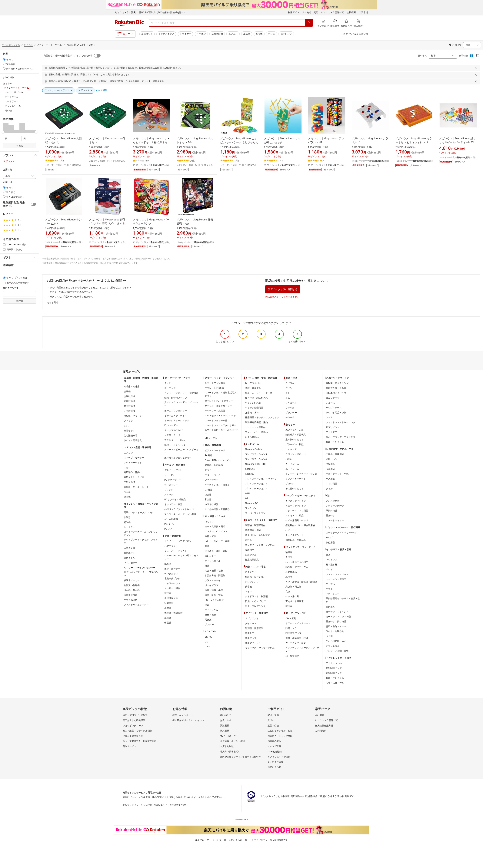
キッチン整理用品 (254, 407)
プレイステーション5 (256, 454)
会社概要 (351, 12)
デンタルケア (171, 573)
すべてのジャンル (11, 45)
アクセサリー (211, 480)
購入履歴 (224, 730)
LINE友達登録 (275, 751)
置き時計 (330, 515)
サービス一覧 (219, 840)
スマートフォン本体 (215, 383)
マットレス (331, 559)
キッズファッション (295, 501)
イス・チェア (332, 594)
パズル (288, 459)
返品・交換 (273, 725)
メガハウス (8, 161)
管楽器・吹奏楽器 (214, 465)
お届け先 (7, 169)
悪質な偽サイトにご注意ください (171, 805)
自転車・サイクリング (337, 383)
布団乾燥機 (129, 406)
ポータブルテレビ (173, 430)
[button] (5, 127)
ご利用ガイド (292, 12)
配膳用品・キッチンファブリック (262, 417)
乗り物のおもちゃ (294, 439)
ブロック (290, 483)
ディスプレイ (171, 484)
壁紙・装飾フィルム (336, 626)
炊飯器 (127, 517)
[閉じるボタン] (476, 68)
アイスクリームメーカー (136, 605)
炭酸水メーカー (132, 580)
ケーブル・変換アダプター (218, 405)
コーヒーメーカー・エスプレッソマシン (141, 533)
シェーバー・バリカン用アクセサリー (181, 557)
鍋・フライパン (253, 383)
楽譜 (207, 546)
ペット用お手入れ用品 (296, 562)
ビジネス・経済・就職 (216, 551)
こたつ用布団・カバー (337, 641)
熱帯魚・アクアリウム (296, 567)
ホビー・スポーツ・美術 (217, 541)
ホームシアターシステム (176, 420)
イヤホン (201, 33)
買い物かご (225, 715)
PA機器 (208, 455)
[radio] (4, 59)
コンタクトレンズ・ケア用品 (260, 545)
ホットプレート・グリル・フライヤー (141, 541)
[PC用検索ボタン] (309, 23)
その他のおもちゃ (294, 488)
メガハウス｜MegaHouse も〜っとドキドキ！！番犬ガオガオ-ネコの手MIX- (151, 142)
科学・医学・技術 (214, 595)
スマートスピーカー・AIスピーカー (181, 451)
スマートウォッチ (335, 520)
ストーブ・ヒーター (134, 457)
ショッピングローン (133, 725)
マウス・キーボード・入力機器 (180, 514)
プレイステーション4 (256, 459)
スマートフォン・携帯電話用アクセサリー (222, 394)
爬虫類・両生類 (293, 586)
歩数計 (167, 608)
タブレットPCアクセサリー (219, 401)
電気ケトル (129, 557)
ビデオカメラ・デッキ (175, 415)
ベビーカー (291, 530)
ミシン (127, 425)
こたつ (127, 467)
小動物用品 (291, 572)
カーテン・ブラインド (337, 611)
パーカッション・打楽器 (217, 484)
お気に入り (225, 720)
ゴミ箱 (329, 636)
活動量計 (168, 603)
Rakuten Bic (129, 23)
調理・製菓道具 (253, 388)
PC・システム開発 (214, 600)
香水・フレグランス (255, 606)
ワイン (288, 388)
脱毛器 (167, 564)
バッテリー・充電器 (215, 410)
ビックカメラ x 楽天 (125, 12)
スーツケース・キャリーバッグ (342, 532)
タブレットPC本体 (214, 388)
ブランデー (291, 412)
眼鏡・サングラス (335, 442)
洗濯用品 (330, 469)
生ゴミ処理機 (130, 600)
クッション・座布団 (336, 579)
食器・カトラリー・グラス (258, 393)
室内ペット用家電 (294, 601)
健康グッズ (250, 638)
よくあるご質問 (310, 12)
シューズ (330, 402)
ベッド (329, 569)
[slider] (3, 132)
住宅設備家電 (130, 435)
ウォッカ (290, 407)
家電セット (147, 33)
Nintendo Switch (253, 449)
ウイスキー (291, 383)
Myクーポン (226, 736)
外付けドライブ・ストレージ (179, 509)
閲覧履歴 (224, 725)
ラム (287, 398)
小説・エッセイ (213, 580)
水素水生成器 (130, 595)
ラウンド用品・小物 (336, 412)
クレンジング (252, 581)
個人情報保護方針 (324, 725)
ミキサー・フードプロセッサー (139, 567)
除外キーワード (11, 288)
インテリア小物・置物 (337, 651)
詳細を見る (158, 81)
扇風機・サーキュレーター (137, 487)
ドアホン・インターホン (297, 623)
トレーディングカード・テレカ (301, 474)
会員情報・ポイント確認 (232, 741)
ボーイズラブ (211, 585)
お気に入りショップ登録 (280, 736)
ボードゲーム (292, 469)
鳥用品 (288, 577)
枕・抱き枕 (331, 564)
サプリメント (252, 618)
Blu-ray (208, 636)
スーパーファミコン (255, 513)
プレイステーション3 (256, 483)
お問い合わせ (274, 767)
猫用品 (288, 552)
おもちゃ (28, 45)
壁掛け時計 (331, 510)
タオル (329, 488)
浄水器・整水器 (132, 590)
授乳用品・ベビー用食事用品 (300, 525)
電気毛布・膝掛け (133, 472)
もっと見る (52, 302)
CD (206, 641)
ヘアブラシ (170, 546)
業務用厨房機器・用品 (256, 422)
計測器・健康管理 (254, 628)
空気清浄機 (217, 33)
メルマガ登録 (274, 746)
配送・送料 (273, 715)
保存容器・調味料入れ (256, 398)
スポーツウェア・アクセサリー (342, 437)
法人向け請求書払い (230, 751)
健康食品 (249, 633)
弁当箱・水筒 (252, 412)
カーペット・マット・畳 (338, 616)
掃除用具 (330, 464)
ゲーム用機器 (171, 519)
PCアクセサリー (172, 480)
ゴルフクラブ (332, 398)
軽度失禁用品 (252, 559)
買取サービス (129, 746)
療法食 (288, 606)
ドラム (208, 470)
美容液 (248, 586)
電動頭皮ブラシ (172, 578)
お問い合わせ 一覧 (237, 840)
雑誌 (207, 565)
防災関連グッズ (293, 633)
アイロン (128, 421)
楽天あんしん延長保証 (134, 720)
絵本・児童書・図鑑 (215, 526)
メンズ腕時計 (332, 501)
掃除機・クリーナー (134, 416)
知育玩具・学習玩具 (295, 434)
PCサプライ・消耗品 (175, 499)
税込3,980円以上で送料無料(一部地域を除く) (162, 12)
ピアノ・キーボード (215, 450)
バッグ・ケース (334, 407)
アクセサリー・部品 (174, 440)
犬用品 (288, 557)
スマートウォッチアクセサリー (220, 425)
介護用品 (249, 550)
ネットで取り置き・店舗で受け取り (141, 741)
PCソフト (169, 529)
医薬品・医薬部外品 (255, 525)
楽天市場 (363, 12)
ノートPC (169, 475)
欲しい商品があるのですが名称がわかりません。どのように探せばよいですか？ (90, 287)
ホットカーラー (172, 568)
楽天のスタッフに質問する (283, 289)
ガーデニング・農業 (295, 643)
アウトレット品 (334, 663)
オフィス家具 (332, 646)
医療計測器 (250, 554)
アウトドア (331, 432)
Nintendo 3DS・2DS (255, 464)
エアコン (233, 33)
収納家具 (330, 606)
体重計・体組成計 (173, 613)
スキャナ (168, 494)
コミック (209, 521)
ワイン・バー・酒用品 (256, 432)
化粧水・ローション (255, 577)
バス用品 (330, 478)
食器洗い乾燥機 (132, 585)
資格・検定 (210, 614)
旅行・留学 (210, 536)
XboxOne (250, 469)
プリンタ (168, 489)
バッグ (329, 537)
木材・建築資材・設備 (296, 638)
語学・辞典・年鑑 (214, 590)
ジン (287, 393)
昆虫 (287, 591)
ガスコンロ (129, 548)
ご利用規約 (320, 730)
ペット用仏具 (292, 596)
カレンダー (210, 556)
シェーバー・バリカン (175, 551)
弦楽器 (208, 494)
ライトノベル (211, 610)
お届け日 (7, 182)
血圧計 (167, 617)
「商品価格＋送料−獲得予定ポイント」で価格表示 (66, 55)
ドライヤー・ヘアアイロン (178, 541)
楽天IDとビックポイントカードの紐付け (240, 756)
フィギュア (291, 449)
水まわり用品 (252, 437)
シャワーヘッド (172, 583)
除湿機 (127, 497)
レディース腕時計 (335, 505)
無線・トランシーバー (175, 445)
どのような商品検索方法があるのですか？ (71, 292)
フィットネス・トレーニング (340, 422)
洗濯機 (259, 33)
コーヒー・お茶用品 (255, 427)
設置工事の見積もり (133, 736)
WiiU (247, 493)
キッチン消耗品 (253, 402)
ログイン (347, 34)
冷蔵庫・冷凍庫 (132, 386)
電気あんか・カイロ (134, 477)
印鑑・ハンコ (332, 459)
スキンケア (250, 572)
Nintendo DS (251, 503)
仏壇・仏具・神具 (335, 682)
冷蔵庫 (246, 33)
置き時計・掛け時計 (336, 621)
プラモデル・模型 (294, 444)
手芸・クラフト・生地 (337, 474)
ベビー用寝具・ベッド (296, 520)
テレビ (271, 33)
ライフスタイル (213, 560)
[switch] (33, 204)
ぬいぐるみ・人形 (294, 429)
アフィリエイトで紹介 (279, 756)
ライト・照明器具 (133, 440)
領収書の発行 (274, 741)
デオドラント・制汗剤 (256, 596)
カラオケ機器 (211, 504)
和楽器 (208, 499)
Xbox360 (249, 474)
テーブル (330, 584)
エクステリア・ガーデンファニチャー (302, 649)
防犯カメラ (291, 628)
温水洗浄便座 (171, 598)
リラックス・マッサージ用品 (260, 648)
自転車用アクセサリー (337, 393)
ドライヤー (185, 33)
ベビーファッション (295, 505)
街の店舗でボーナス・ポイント (188, 720)
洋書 (207, 605)
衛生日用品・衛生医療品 (257, 535)
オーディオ (170, 388)
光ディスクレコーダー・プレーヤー (181, 404)
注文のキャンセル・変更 (280, 730)
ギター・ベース (213, 475)
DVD (207, 646)
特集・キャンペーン (182, 715)
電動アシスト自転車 (336, 388)
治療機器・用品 (253, 530)
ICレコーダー (171, 425)
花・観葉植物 (292, 656)
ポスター (209, 624)
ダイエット (250, 623)
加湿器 (127, 492)
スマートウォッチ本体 (216, 420)
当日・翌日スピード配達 (135, 715)
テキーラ (290, 417)
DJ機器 (208, 489)
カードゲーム (292, 464)
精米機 (127, 522)
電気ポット (129, 553)
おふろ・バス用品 (294, 515)
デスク (329, 589)
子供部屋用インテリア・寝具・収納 (343, 600)
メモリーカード (172, 435)
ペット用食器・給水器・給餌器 (301, 581)
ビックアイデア (166, 33)
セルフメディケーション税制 (137, 805)
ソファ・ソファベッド (337, 574)
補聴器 (167, 593)
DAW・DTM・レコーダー (218, 460)
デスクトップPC (172, 470)
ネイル (248, 591)
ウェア (329, 417)
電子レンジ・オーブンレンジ (138, 512)
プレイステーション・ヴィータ (261, 478)
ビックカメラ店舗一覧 (332, 12)
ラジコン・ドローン (295, 454)
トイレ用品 (331, 483)
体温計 (167, 622)
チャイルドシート (294, 535)
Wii (246, 498)
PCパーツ (169, 524)
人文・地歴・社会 (214, 570)
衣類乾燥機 (129, 401)
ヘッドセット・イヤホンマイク (220, 415)
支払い (271, 720)
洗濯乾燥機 (129, 396)
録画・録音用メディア (175, 398)
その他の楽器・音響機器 (217, 509)
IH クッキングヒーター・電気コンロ (141, 574)
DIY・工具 (290, 618)
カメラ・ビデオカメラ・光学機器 (181, 393)
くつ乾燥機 (129, 411)
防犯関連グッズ (334, 668)
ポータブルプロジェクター (178, 458)
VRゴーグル (211, 438)
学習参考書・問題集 (215, 575)
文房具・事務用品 (335, 454)
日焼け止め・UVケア (255, 601)
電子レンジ (286, 33)
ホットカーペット (133, 462)
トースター (129, 527)
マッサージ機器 (172, 588)
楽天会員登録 (361, 34)
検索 (20, 145)
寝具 (328, 554)
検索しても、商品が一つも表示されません (71, 296)
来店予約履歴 (227, 746)
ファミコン (250, 508)
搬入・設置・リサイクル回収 (137, 730)
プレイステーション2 (256, 488)
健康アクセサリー (254, 643)
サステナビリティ (258, 840)
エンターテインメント (216, 531)
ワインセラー (130, 562)
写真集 (208, 619)
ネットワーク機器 (173, 504)
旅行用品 (330, 542)
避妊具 (248, 540)
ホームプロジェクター (175, 410)
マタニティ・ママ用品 (296, 510)
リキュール (291, 402)
